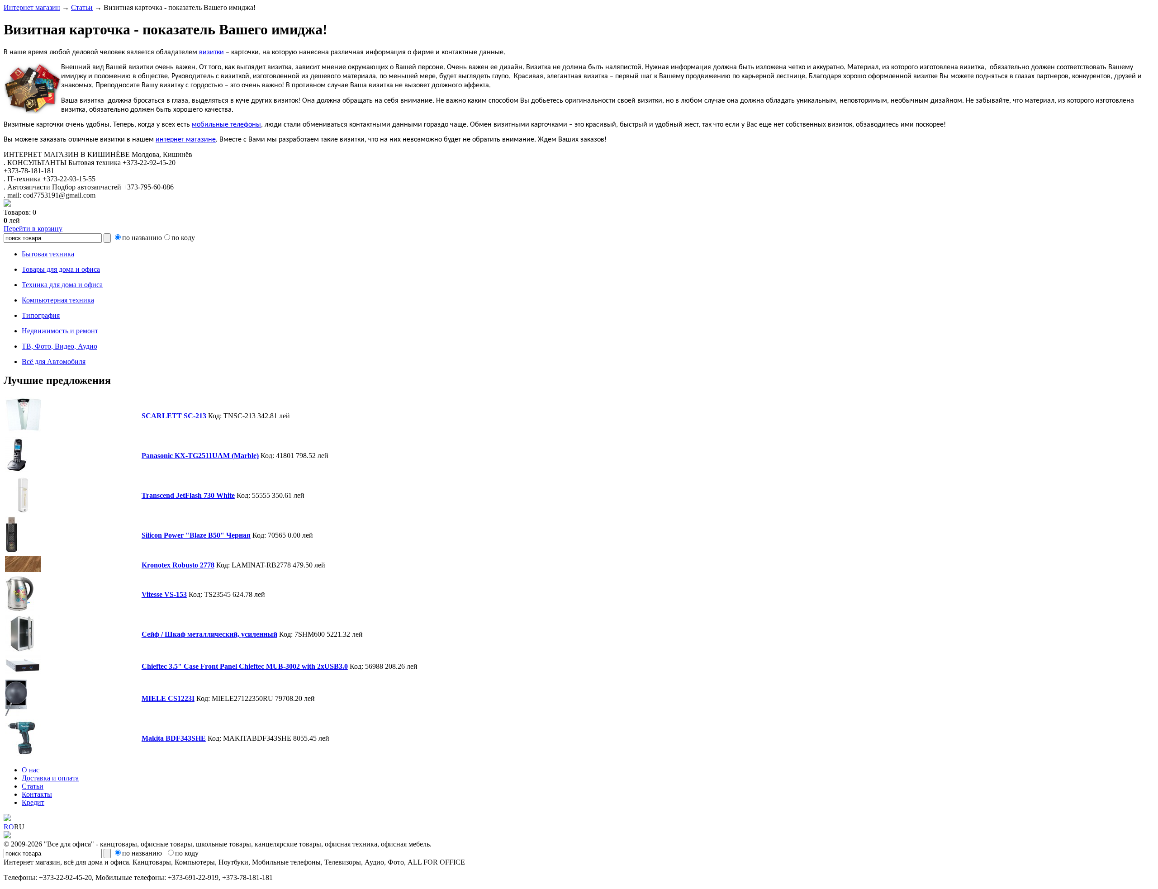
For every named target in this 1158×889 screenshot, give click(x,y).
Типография (41, 315)
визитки (211, 52)
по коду (183, 237)
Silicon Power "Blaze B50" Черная (196, 535)
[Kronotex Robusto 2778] (23, 569)
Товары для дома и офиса (61, 269)
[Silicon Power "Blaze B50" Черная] (12, 550)
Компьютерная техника (58, 300)
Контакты (37, 794)
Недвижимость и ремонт (60, 331)
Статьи (82, 7)
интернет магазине (186, 139)
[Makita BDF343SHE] (23, 753)
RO (9, 827)
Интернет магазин (32, 7)
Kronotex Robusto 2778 (178, 565)
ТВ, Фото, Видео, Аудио (59, 346)
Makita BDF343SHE (174, 738)
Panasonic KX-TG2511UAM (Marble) (200, 455)
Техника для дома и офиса (62, 284)
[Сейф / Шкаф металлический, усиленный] (22, 649)
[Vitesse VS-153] (19, 609)
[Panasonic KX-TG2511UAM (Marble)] (16, 470)
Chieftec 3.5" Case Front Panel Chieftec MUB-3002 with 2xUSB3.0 (245, 666)
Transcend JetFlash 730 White (188, 495)
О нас (30, 770)
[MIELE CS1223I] (16, 713)
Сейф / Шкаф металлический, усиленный (209, 634)
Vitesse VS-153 (164, 594)
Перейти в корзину (33, 228)
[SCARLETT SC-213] (23, 431)
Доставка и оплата (50, 778)
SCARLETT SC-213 (174, 416)
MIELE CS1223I (168, 698)
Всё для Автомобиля (53, 361)
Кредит (33, 802)
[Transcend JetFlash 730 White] (23, 510)
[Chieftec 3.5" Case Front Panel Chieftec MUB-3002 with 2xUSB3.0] (23, 673)
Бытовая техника (48, 254)
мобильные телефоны (226, 124)
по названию (142, 237)
